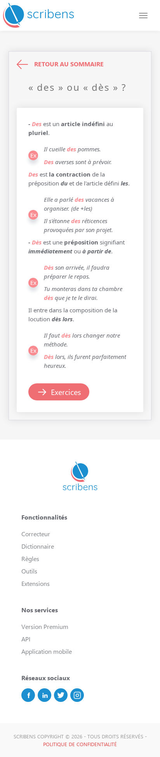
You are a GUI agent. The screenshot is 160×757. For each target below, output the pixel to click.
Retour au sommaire (69, 64)
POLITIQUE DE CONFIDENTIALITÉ (80, 744)
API (25, 639)
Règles (30, 558)
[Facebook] (28, 695)
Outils (29, 571)
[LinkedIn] (44, 695)
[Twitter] (61, 695)
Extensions (35, 583)
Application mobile (46, 651)
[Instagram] (77, 695)
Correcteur (35, 534)
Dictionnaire (37, 546)
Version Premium (44, 626)
